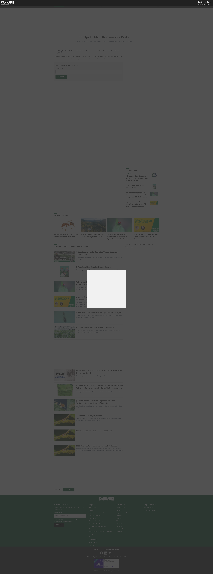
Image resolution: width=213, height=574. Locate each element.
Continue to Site (204, 2)
